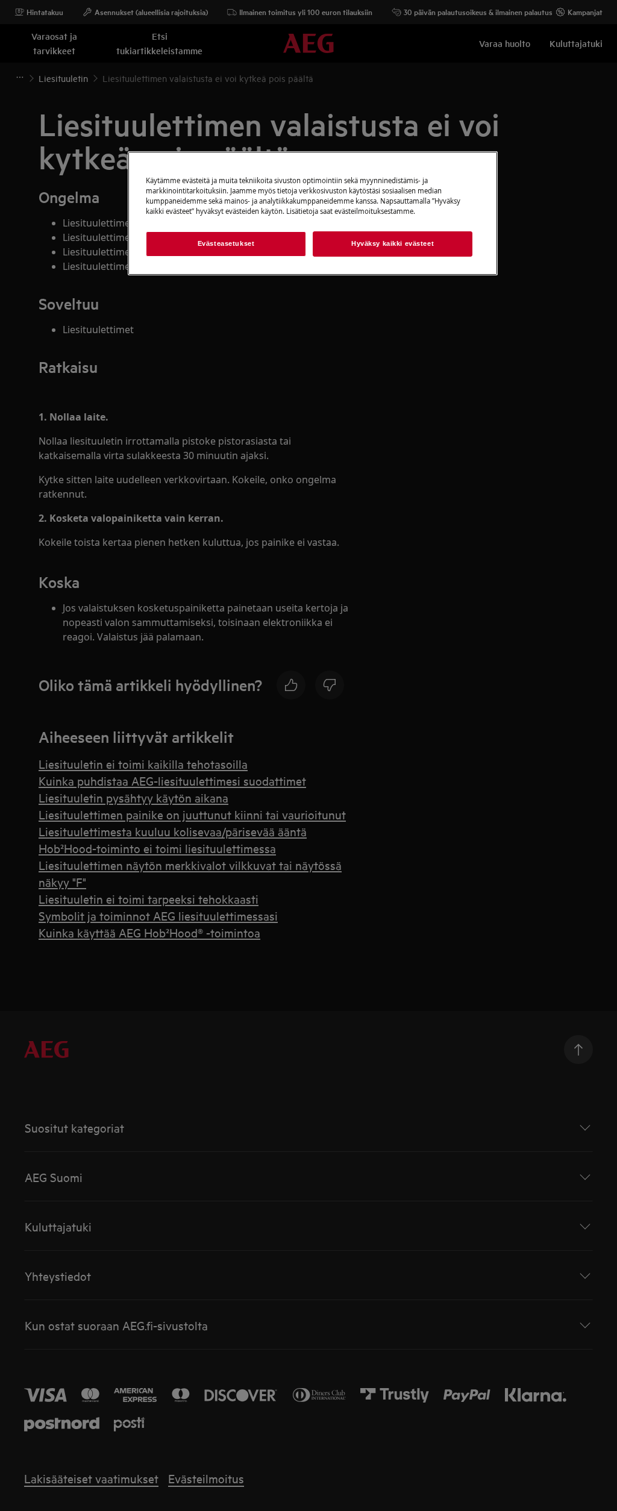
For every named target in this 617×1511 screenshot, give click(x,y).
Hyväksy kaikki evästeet (392, 243)
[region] (313, 213)
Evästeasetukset (226, 243)
